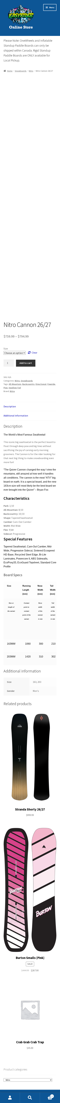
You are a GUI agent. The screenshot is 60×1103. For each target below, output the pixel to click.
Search (30, 1097)
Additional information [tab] (16, 415)
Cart (46, 1095)
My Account (10, 1097)
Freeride (51, 384)
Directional (41, 384)
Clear (34, 352)
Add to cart (26, 362)
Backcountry (28, 384)
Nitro (31, 70)
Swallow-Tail (15, 387)
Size (6, 348)
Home (9, 70)
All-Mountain (15, 384)
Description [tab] (10, 406)
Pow (6, 387)
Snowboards (20, 70)
